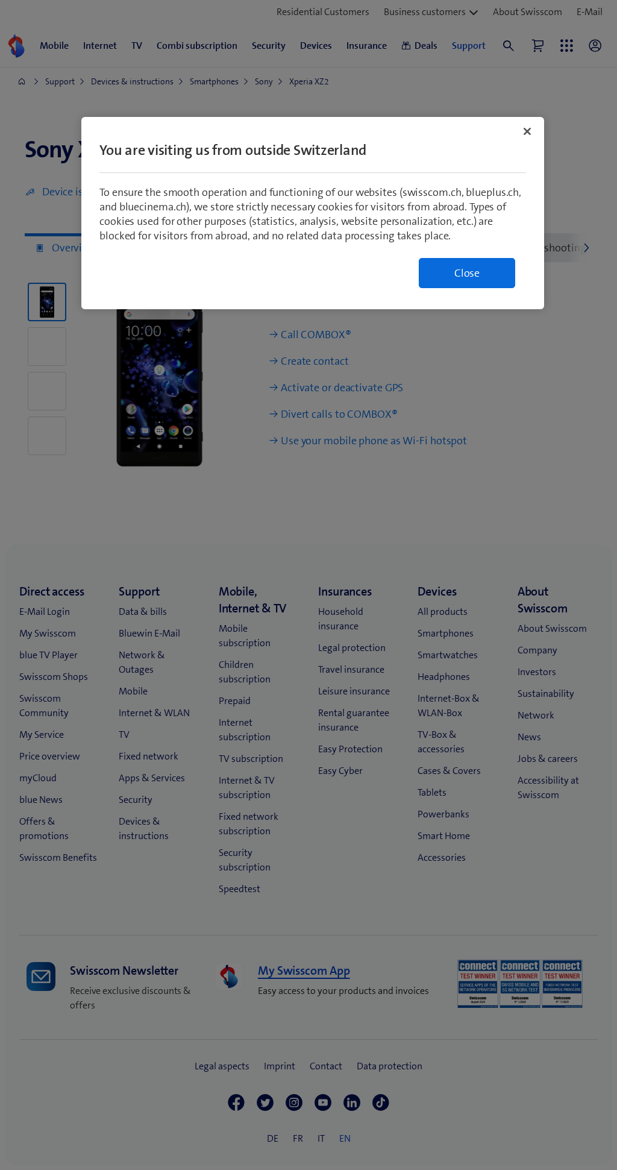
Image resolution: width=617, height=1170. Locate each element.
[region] (312, 213)
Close (467, 273)
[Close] (527, 131)
